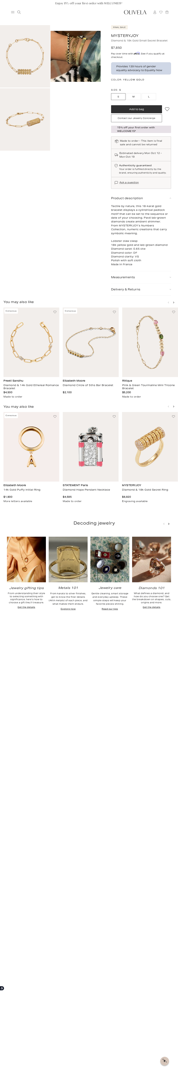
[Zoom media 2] (76, 56)
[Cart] (167, 12)
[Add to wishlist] (167, 109)
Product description (127, 198)
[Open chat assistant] (164, 1061)
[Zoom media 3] (25, 119)
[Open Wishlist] (161, 12)
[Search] (18, 12)
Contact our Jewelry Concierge (136, 118)
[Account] (155, 12)
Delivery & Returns (125, 289)
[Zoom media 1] (25, 56)
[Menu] (11, 12)
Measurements (123, 277)
